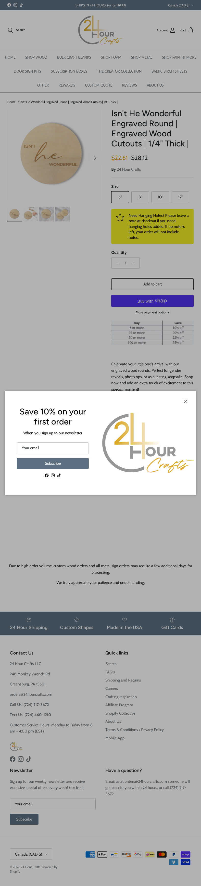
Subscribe (53, 463)
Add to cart (152, 284)
